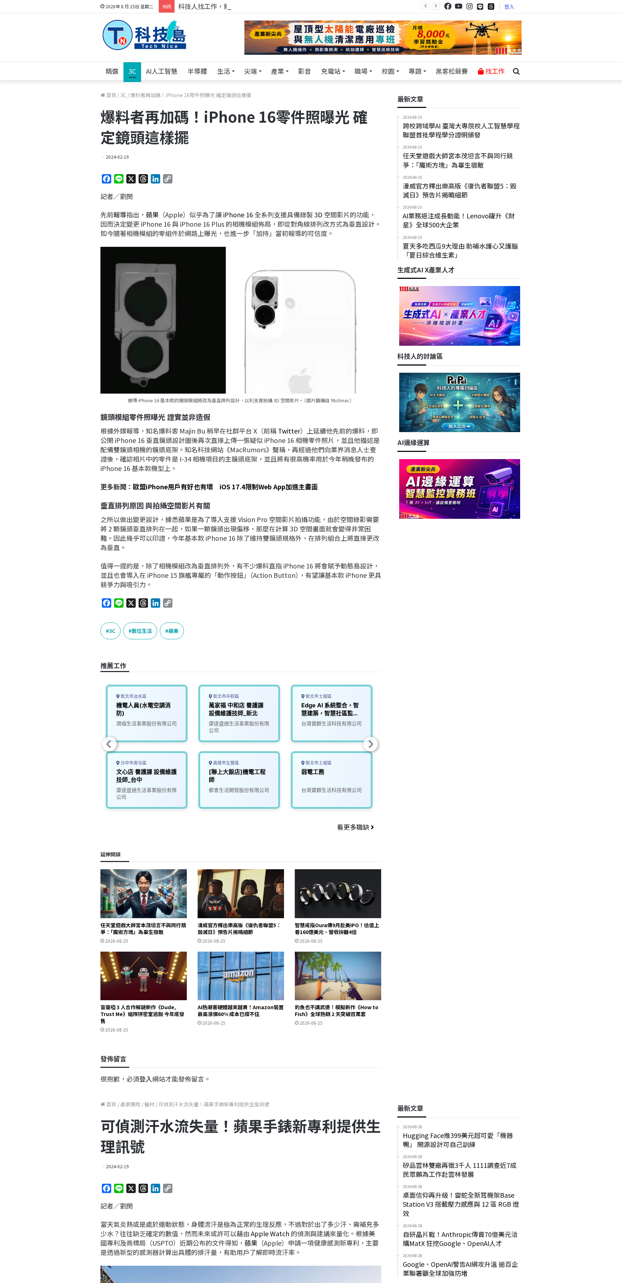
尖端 (250, 71)
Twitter (289, 430)
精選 (111, 71)
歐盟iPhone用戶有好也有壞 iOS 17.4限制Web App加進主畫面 (225, 486)
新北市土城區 (318, 696)
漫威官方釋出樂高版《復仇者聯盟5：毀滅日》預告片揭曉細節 (239, 928)
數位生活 (142, 630)
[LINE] (480, 6)
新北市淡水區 (133, 696)
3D (318, 214)
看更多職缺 (354, 826)
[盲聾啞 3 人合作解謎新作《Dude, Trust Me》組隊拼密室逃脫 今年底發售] (143, 976)
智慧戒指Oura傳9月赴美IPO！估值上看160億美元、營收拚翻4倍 (337, 928)
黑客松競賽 (452, 71)
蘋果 (152, 214)
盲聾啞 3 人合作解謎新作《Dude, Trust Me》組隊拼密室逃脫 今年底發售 (142, 1013)
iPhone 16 (238, 214)
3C (132, 71)
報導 (119, 214)
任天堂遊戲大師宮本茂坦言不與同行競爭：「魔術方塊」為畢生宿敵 (143, 928)
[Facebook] (447, 6)
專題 (415, 71)
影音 (304, 71)
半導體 (197, 71)
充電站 (331, 71)
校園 (388, 71)
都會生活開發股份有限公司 (239, 790)
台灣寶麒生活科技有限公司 (331, 723)
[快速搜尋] (516, 71)
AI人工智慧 (161, 71)
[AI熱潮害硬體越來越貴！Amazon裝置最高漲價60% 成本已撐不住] (241, 976)
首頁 (110, 95)
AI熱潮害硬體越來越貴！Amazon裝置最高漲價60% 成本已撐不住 (241, 1010)
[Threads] (491, 6)
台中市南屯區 (133, 763)
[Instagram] (469, 6)
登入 (509, 6)
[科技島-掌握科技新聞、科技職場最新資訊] (144, 35)
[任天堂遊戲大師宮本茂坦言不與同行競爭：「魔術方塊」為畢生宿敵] (143, 893)
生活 (223, 71)
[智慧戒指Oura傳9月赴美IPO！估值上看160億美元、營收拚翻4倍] (338, 893)
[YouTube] (458, 6)
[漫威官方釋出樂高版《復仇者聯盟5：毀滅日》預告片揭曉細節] (241, 893)
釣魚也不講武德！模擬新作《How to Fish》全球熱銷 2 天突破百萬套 (336, 1010)
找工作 (494, 71)
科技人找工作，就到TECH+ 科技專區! (232, 6)
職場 (361, 71)
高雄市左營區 (225, 763)
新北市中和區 (225, 696)
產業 (277, 71)
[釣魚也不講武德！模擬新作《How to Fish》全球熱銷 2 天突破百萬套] (338, 976)
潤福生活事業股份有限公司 (146, 723)
